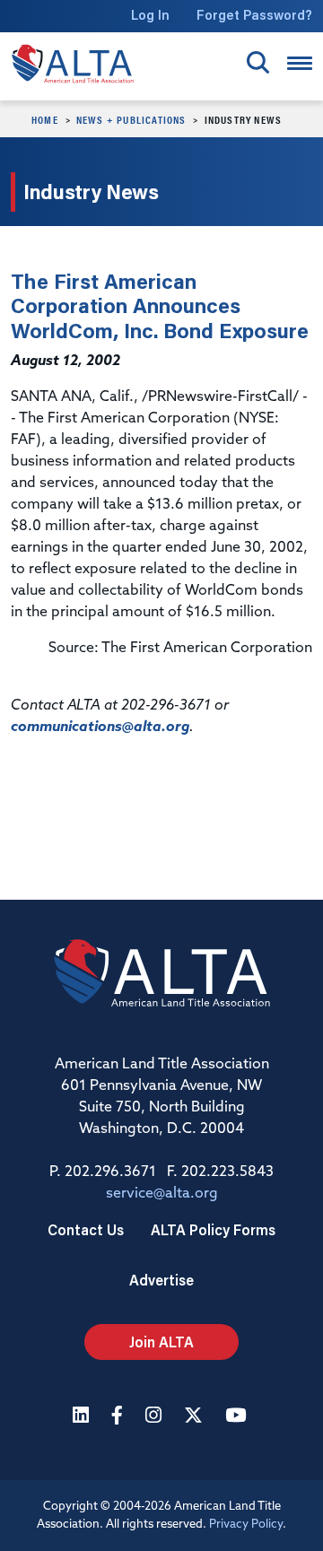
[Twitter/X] (195, 1416)
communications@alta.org (100, 727)
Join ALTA (161, 1341)
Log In (150, 14)
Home (44, 119)
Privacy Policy (246, 1524)
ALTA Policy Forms (213, 1229)
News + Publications (131, 119)
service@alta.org (162, 1194)
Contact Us (86, 1229)
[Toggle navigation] (299, 63)
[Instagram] (155, 1416)
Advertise (161, 1279)
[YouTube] (237, 1416)
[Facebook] (119, 1416)
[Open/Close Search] (258, 62)
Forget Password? (254, 14)
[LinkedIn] (83, 1416)
